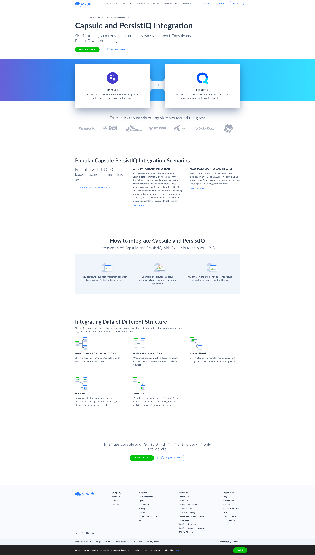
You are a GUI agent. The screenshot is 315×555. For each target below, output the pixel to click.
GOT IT (240, 550)
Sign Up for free (87, 49)
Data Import (184, 497)
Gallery (226, 505)
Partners (115, 505)
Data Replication (186, 509)
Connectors (144, 505)
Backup (142, 509)
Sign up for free (142, 458)
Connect (142, 513)
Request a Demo (119, 49)
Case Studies (229, 501)
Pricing (142, 520)
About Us (116, 497)
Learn (225, 513)
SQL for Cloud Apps (187, 532)
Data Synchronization (188, 505)
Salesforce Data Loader (189, 524)
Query (141, 501)
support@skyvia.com (229, 542)
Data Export (184, 501)
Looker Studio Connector (150, 516)
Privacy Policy (153, 542)
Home (85, 17)
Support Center (230, 516)
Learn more (138, 206)
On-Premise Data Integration (191, 516)
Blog (225, 497)
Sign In (221, 4)
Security (138, 542)
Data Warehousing (187, 513)
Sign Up (236, 4)
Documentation (230, 520)
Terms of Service (122, 542)
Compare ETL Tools (231, 509)
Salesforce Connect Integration (192, 528)
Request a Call (209, 4)
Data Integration (96, 17)
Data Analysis (184, 520)
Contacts (116, 501)
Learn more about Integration (95, 188)
